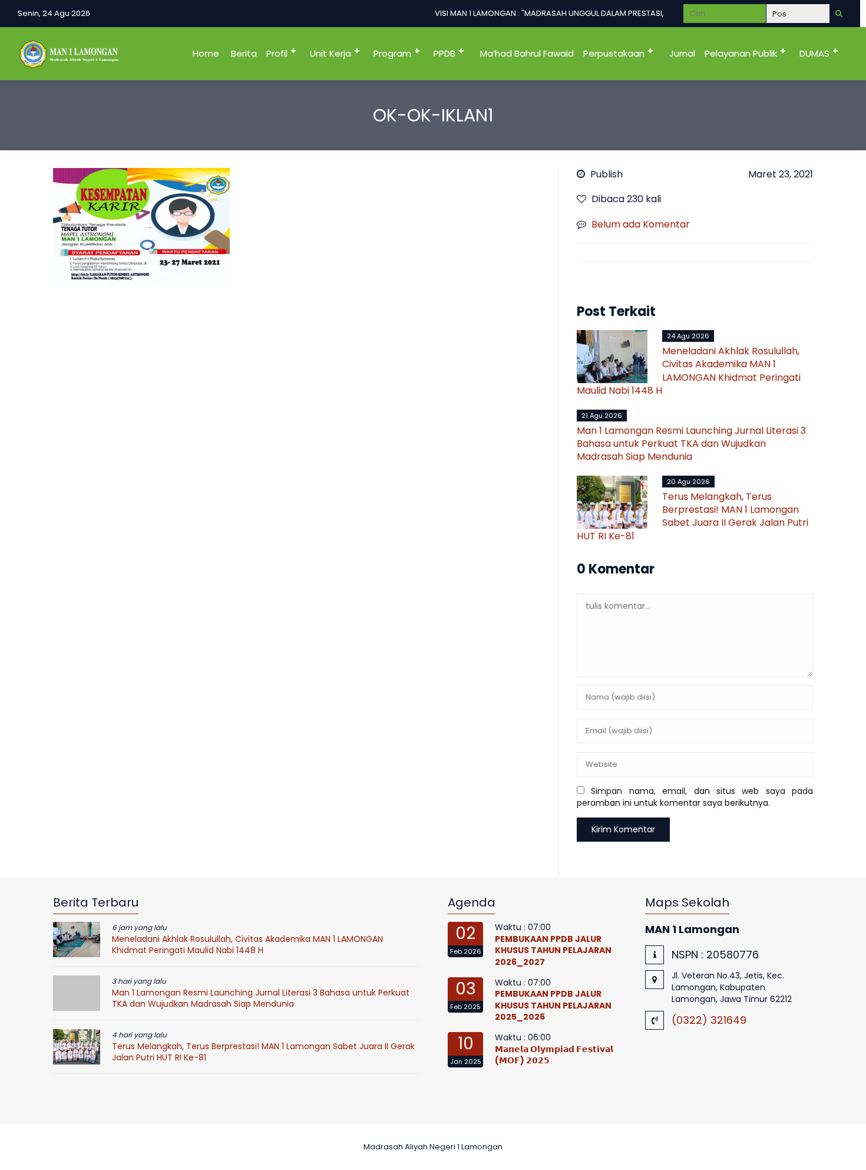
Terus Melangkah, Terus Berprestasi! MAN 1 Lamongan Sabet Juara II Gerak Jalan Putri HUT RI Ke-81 (692, 516)
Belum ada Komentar (640, 224)
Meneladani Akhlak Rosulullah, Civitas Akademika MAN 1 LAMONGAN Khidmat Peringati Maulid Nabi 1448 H (689, 370)
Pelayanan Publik (741, 53)
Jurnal (682, 53)
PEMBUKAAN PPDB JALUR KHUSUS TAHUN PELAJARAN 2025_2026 (553, 1005)
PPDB (444, 53)
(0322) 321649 (709, 1020)
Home (206, 53)
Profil (276, 53)
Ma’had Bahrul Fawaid (527, 53)
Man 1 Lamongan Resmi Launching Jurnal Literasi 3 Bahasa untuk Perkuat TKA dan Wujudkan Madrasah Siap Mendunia (691, 444)
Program (392, 53)
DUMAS (814, 53)
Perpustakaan (613, 53)
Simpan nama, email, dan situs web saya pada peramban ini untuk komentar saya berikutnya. (695, 797)
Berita (244, 53)
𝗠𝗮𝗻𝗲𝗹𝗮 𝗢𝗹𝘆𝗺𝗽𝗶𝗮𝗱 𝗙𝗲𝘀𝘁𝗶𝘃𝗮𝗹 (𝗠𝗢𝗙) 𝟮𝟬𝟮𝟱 (554, 1055)
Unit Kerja (330, 53)
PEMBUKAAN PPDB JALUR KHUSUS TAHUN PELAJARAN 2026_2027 (553, 950)
